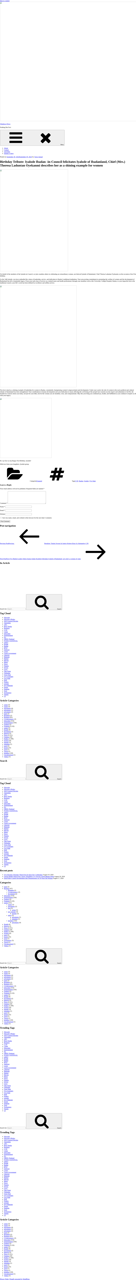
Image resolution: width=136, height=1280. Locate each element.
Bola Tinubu (8, 626)
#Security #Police (9, 619)
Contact (6, 150)
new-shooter (12, 912)
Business (7, 628)
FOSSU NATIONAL (11, 641)
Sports (6, 687)
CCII (76, 481)
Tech (5, 691)
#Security (7, 617)
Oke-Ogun (7, 671)
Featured (39, 481)
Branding (7, 715)
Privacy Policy (4, 1279)
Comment (3, 503)
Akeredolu (7, 623)
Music (6, 662)
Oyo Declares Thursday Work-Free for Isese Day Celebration (23, 875)
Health (6, 644)
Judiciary (7, 650)
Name (2, 507)
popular (6, 684)
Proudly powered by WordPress (20, 1279)
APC (5, 625)
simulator (7, 744)
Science (6, 740)
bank (5, 714)
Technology (7, 693)
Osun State (7, 675)
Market (6, 659)
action (6, 705)
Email (2, 510)
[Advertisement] (68, 580)
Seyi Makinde (8, 685)
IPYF (5, 648)
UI (5, 696)
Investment (7, 731)
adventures (7, 708)
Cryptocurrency (9, 719)
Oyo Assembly (8, 676)
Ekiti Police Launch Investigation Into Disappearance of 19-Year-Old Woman (28, 878)
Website (2, 514)
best (9, 908)
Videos (6, 757)
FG (5, 637)
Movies (6, 660)
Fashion (6, 724)
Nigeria (6, 666)
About (6, 148)
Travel (6, 751)
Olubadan (7, 673)
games (6, 728)
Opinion (6, 737)
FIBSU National (9, 639)
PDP (5, 680)
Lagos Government (10, 653)
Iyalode (86, 481)
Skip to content (4, 1)
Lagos (6, 651)
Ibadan (81, 481)
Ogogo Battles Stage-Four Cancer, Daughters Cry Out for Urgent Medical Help (29, 876)
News (6, 664)
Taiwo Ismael (38, 157)
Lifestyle (6, 655)
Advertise (7, 152)
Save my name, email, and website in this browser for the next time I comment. (27, 518)
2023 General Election (11, 621)
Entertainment (8, 635)
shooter (6, 742)
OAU (6, 669)
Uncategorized (8, 755)
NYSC (6, 668)
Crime (6, 632)
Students (6, 689)
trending (6, 753)
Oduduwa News (5, 124)
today (9, 915)
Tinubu (6, 694)
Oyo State (92, 481)
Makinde (7, 657)
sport (5, 746)
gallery (6, 642)
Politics (6, 682)
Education (7, 634)
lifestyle (6, 733)
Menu (62, 144)
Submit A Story (9, 153)
